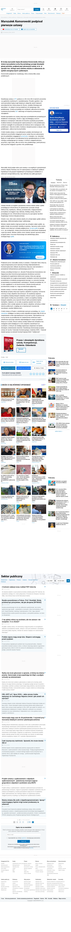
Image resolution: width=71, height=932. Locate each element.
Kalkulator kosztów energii (56, 246)
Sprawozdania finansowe (52, 873)
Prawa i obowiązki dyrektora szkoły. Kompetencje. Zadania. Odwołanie (30, 342)
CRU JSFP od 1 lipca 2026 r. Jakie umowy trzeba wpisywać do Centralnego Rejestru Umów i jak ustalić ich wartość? (58, 201)
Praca (25, 870)
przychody (24, 136)
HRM (14, 871)
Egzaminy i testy (16, 886)
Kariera (42, 898)
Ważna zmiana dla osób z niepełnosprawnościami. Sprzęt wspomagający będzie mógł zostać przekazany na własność (58, 217)
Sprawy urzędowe (28, 868)
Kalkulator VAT (39, 884)
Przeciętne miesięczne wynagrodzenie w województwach (58, 282)
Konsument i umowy (28, 866)
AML (48, 875)
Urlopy (14, 868)
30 (66, 308)
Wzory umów (61, 886)
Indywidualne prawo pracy (18, 863)
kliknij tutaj (31, 847)
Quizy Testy (53, 297)
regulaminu (23, 837)
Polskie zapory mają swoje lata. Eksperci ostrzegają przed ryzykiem (58, 194)
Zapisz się (39, 257)
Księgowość (9, 13)
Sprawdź (20, 350)
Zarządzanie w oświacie (18, 888)
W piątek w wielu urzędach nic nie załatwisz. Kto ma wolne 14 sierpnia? (59, 229)
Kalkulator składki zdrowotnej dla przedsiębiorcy (58, 239)
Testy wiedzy (15, 893)
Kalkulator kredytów (55, 248)
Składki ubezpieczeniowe (52, 884)
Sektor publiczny (26, 13)
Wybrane (65, 182)
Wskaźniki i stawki (51, 879)
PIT (16, 99)
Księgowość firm (5, 861)
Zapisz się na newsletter (39, 362)
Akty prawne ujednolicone (29, 889)
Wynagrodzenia (16, 865)
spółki (36, 228)
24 (51, 308)
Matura (14, 889)
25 (54, 308)
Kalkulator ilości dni (55, 254)
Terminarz (55, 305)
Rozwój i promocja (33, 579)
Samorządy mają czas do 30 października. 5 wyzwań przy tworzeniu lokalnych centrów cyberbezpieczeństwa (57, 205)
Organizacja (12, 579)
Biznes (19, 13)
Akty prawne (27, 879)
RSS (46, 898)
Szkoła (14, 883)
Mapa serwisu (62, 898)
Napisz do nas (24, 362)
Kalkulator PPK (54, 252)
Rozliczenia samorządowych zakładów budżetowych (57, 294)
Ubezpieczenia (16, 866)
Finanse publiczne (54, 263)
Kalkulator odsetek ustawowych (58, 250)
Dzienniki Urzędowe (28, 884)
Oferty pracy (61, 891)
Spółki (37, 865)
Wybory (52, 270)
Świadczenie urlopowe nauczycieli (58, 279)
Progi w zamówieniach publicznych (59, 285)
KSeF (63, 13)
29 (64, 308)
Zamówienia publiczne (55, 265)
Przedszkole (15, 881)
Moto (45, 13)
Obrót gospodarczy (5, 866)
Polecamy (51, 478)
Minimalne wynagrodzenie (52, 883)
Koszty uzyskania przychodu (57, 291)
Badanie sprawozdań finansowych (58, 287)
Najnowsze (59, 182)
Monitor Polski (27, 883)
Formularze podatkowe (63, 888)
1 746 (29, 822)
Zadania (25, 579)
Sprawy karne (27, 865)
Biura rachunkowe (51, 861)
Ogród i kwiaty (61, 870)
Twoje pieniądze (39, 13)
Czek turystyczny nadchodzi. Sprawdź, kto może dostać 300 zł (58, 209)
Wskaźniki (55, 273)
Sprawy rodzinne (27, 863)
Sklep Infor (26, 871)
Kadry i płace (4, 888)
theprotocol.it (61, 889)
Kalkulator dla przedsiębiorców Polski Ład (57, 243)
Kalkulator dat (53, 257)
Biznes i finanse (39, 863)
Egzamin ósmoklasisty (17, 891)
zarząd (32, 228)
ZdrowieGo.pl (61, 881)
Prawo (32, 13)
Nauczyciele (15, 884)
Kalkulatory (55, 236)
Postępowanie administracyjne (57, 261)
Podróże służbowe (51, 886)
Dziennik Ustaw (27, 881)
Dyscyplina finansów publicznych (58, 289)
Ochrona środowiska (55, 268)
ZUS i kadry (3, 868)
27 (59, 308)
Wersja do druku (9, 362)
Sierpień (63, 305)
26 (56, 308)
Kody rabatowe (61, 884)
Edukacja (58, 13)
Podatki (2, 863)
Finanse (19, 579)
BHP (13, 870)
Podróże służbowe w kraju (52, 881)
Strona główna (4, 17)
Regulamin (36, 898)
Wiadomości (20, 17)
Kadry (14, 13)
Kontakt (50, 898)
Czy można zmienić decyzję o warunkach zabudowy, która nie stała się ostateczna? (59, 221)
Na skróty (60, 879)
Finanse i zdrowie (39, 871)
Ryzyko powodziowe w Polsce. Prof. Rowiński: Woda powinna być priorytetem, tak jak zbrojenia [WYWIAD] (59, 186)
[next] (33, 822)
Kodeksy (26, 891)
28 (61, 308)
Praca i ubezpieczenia (40, 866)
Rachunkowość (4, 865)
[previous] (14, 822)
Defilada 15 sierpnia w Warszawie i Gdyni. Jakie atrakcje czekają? (58, 225)
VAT (16, 111)
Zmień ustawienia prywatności (25, 898)
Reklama (55, 898)
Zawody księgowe (5, 870)
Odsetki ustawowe (51, 888)
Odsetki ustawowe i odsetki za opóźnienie (57, 275)
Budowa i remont (62, 868)
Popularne (53, 182)
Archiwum (60, 883)
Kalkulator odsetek (40, 886)
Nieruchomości (51, 13)
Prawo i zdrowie (27, 873)
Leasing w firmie (39, 870)
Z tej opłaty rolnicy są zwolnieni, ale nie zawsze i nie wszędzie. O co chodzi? (58, 190)
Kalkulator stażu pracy (40, 888)
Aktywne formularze (59, 260)
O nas (2, 898)
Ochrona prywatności (10, 898)
